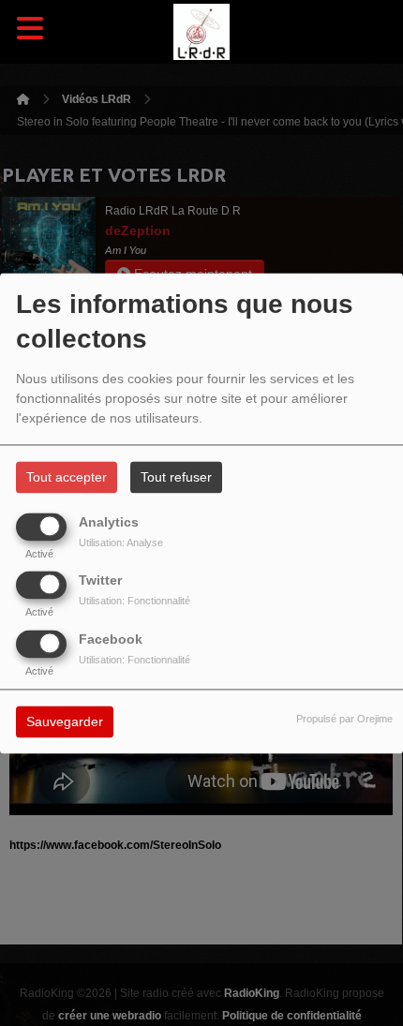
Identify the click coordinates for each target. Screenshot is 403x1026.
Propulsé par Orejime (344, 718)
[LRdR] (201, 32)
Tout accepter (66, 476)
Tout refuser (176, 476)
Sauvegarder (64, 721)
